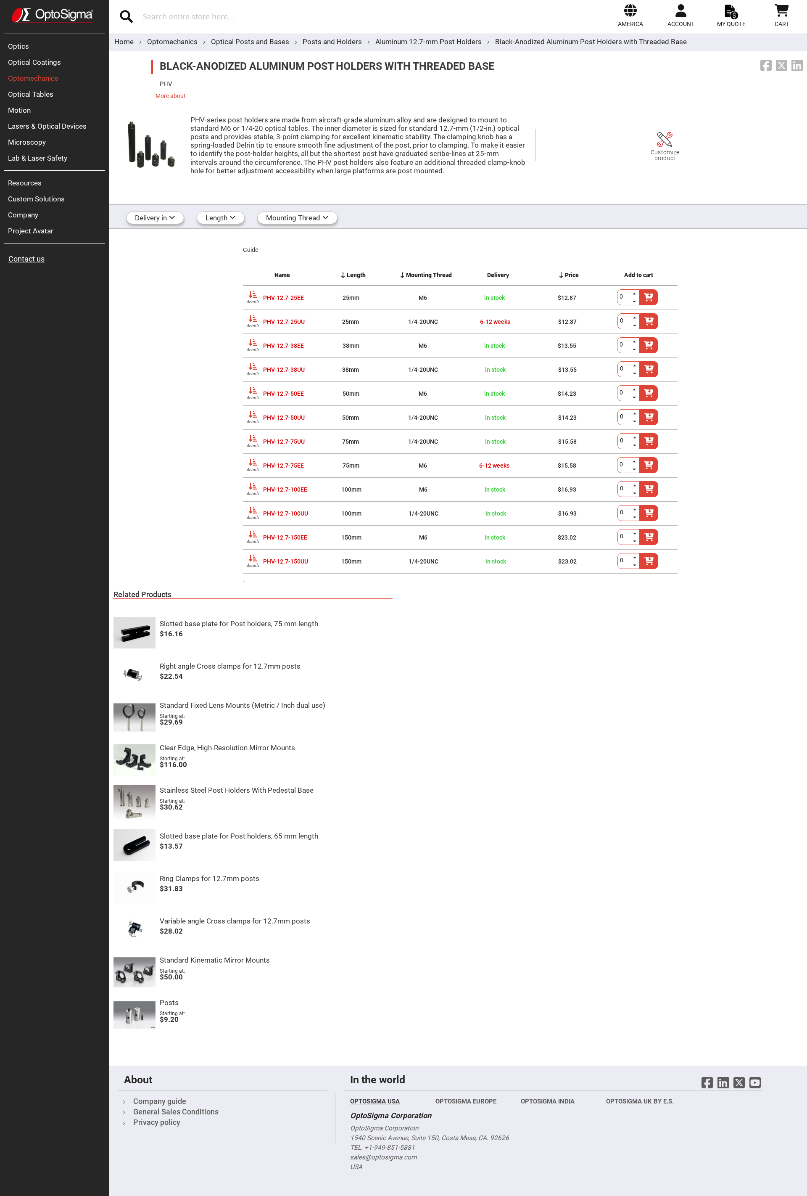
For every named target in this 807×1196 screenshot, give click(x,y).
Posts (169, 1002)
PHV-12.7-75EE (283, 465)
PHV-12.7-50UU (284, 417)
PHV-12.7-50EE (283, 393)
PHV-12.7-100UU (285, 513)
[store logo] (52, 15)
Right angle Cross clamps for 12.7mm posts (230, 666)
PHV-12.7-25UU (284, 321)
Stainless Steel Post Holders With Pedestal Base (237, 790)
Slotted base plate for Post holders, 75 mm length (239, 623)
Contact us (26, 258)
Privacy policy (156, 1122)
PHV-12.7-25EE (283, 297)
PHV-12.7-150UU (285, 561)
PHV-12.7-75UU (284, 441)
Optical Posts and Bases (251, 41)
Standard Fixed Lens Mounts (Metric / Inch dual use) (242, 705)
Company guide (159, 1101)
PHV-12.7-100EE (285, 489)
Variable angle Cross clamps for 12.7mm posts (235, 921)
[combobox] (230, 16)
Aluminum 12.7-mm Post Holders (429, 41)
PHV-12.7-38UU (284, 369)
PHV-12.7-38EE (283, 345)
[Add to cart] (648, 393)
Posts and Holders (333, 41)
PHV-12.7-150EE (285, 537)
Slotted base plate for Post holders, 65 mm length (239, 836)
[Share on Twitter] (781, 66)
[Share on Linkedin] (797, 66)
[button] (630, 15)
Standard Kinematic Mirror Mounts (215, 960)
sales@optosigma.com (383, 1157)
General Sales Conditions (176, 1111)
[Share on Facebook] (766, 66)
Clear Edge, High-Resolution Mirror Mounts (227, 748)
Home (124, 41)
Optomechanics (173, 41)
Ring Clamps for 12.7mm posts (209, 878)
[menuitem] (56, 46)
